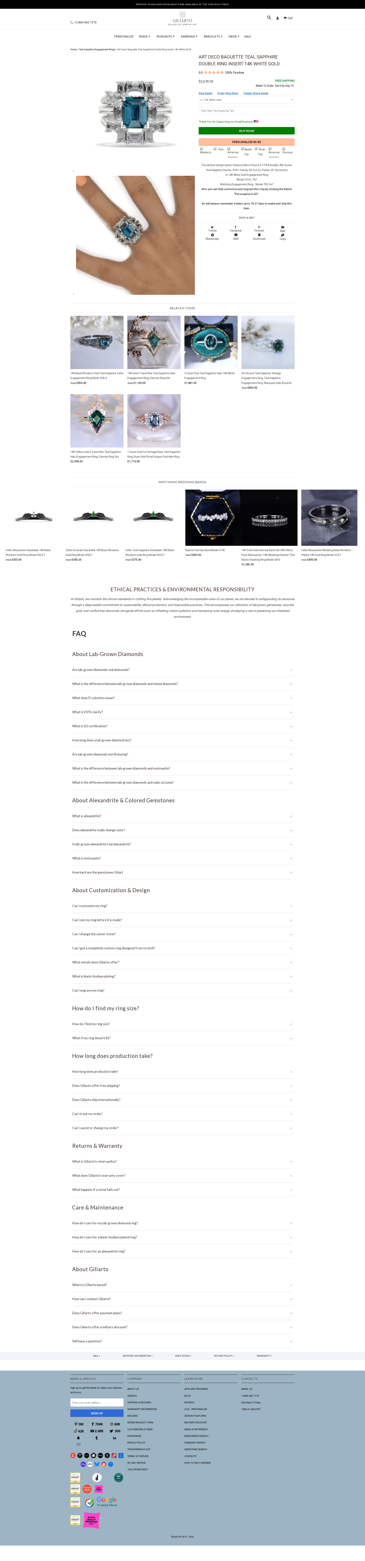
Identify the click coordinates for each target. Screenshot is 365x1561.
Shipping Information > (138, 1356)
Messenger (212, 238)
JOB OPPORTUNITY (137, 1469)
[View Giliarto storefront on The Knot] (87, 1493)
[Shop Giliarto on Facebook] (110, 1466)
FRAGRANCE (134, 1436)
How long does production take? (182, 1071)
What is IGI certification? (182, 726)
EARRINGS (189, 36)
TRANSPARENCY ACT (139, 1449)
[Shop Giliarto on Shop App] (83, 1466)
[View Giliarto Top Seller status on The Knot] (99, 1493)
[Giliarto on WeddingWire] (80, 1457)
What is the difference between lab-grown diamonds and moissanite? (182, 768)
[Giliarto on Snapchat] (79, 1438)
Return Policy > (224, 1356)
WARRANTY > (264, 1356)
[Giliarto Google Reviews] (93, 1457)
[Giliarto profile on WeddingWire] (75, 1506)
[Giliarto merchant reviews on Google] (101, 1508)
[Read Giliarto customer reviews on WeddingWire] (119, 1481)
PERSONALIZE (124, 36)
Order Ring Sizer (228, 93)
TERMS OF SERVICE (138, 1456)
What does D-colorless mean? (182, 698)
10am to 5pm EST (251, 1409)
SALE (247, 36)
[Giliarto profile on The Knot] (75, 1524)
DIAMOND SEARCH (195, 1442)
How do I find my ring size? (182, 1024)
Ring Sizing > (183, 1356)
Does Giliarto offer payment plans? (182, 1313)
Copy (283, 238)
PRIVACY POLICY (136, 1442)
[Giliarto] (182, 17)
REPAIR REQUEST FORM (140, 1422)
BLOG (187, 1395)
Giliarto (175, 1536)
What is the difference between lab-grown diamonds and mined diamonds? (182, 684)
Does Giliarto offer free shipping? (182, 1085)
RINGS (144, 36)
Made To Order (265, 85)
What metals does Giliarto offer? (182, 962)
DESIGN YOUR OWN (195, 1415)
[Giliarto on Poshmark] (114, 1457)
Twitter (212, 230)
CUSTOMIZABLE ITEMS (140, 1429)
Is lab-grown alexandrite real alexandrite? (182, 844)
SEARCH (132, 1395)
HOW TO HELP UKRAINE (197, 1462)
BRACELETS (213, 36)
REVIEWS (189, 1402)
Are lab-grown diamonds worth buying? (182, 754)
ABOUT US (133, 1389)
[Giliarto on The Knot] (73, 1457)
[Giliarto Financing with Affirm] (90, 1466)
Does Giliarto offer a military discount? (182, 1327)
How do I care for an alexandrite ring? (182, 1251)
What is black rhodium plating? (182, 976)
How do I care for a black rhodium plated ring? (182, 1237)
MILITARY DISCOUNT (195, 1422)
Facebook (236, 230)
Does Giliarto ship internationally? (182, 1099)
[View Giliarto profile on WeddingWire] (75, 1481)
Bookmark (259, 238)
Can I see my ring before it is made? (182, 920)
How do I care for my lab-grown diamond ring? (182, 1223)
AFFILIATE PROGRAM (196, 1389)
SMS (236, 238)
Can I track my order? (182, 1114)
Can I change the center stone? (182, 934)
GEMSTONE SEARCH (195, 1449)
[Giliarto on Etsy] (86, 1457)
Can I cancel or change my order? (182, 1128)
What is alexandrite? (182, 816)
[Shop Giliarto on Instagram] (103, 1466)
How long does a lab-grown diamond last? (182, 740)
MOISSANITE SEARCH (196, 1436)
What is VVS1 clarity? (182, 712)
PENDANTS (165, 36)
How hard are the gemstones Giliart (182, 872)
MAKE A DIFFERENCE (196, 1429)
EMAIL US (246, 1389)
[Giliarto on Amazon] (107, 1457)
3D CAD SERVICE (136, 1462)
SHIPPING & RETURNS (139, 1402)
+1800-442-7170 (250, 1395)
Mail (282, 231)
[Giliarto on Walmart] (121, 1457)
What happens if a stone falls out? (182, 1189)
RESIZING (132, 1415)
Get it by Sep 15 (285, 83)
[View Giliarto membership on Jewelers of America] (97, 1481)
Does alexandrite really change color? (182, 830)
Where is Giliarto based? (182, 1285)
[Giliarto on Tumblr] (97, 1438)
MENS (234, 36)
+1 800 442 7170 (85, 22)
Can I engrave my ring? (182, 990)
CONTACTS (190, 1456)
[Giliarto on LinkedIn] (115, 1438)
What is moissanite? (182, 858)
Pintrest (259, 230)
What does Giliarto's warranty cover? (182, 1175)
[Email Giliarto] (79, 1444)
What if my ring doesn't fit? (182, 1038)
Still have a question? (182, 1341)
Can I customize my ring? (182, 906)
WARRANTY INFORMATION (142, 1409)
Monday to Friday (250, 1402)
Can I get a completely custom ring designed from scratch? (182, 948)
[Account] (278, 18)
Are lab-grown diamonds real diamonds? (182, 669)
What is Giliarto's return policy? (182, 1161)
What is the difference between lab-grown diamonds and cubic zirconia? (182, 782)
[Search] (269, 18)
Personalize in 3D (246, 142)
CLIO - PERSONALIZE (195, 1409)
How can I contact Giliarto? (182, 1299)
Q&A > (96, 1356)
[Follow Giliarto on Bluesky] (97, 1466)
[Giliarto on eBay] (100, 1457)
